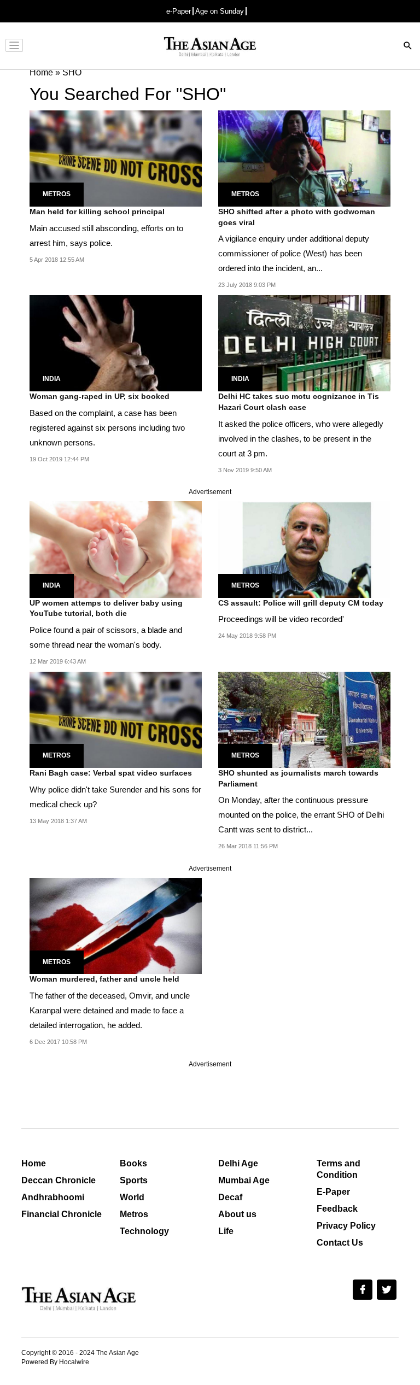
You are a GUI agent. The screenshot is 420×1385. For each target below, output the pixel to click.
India (52, 379)
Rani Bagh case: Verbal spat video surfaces (111, 772)
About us (237, 1214)
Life (226, 1231)
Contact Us (340, 1242)
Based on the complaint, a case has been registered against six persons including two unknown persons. (107, 427)
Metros (57, 194)
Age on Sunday (219, 11)
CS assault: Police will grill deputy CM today (300, 602)
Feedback (337, 1208)
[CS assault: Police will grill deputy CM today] (304, 549)
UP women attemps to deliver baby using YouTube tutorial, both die (106, 608)
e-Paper (178, 11)
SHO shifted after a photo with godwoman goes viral (296, 217)
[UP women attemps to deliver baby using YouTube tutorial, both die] (116, 549)
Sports (134, 1180)
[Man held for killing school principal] (116, 157)
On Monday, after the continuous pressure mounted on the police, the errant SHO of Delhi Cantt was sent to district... (301, 814)
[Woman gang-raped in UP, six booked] (116, 342)
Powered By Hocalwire (55, 1362)
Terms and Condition (338, 1169)
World (132, 1197)
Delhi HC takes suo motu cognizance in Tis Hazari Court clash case (298, 402)
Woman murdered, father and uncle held (104, 979)
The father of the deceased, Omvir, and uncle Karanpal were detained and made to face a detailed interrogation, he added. (110, 1010)
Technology (144, 1231)
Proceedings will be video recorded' (281, 619)
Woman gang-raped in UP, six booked (100, 396)
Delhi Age (238, 1163)
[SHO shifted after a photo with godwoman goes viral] (304, 157)
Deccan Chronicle (58, 1180)
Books (133, 1163)
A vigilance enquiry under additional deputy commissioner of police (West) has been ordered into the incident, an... (293, 253)
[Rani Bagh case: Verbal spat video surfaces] (116, 719)
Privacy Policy (346, 1225)
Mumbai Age (244, 1180)
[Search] (408, 46)
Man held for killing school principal (97, 211)
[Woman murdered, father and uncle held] (116, 925)
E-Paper (333, 1191)
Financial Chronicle (61, 1214)
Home (33, 1163)
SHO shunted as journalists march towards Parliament (298, 778)
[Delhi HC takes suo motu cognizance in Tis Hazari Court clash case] (304, 342)
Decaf (230, 1197)
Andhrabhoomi (52, 1197)
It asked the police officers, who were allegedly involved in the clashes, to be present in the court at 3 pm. (300, 438)
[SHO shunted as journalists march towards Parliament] (304, 719)
